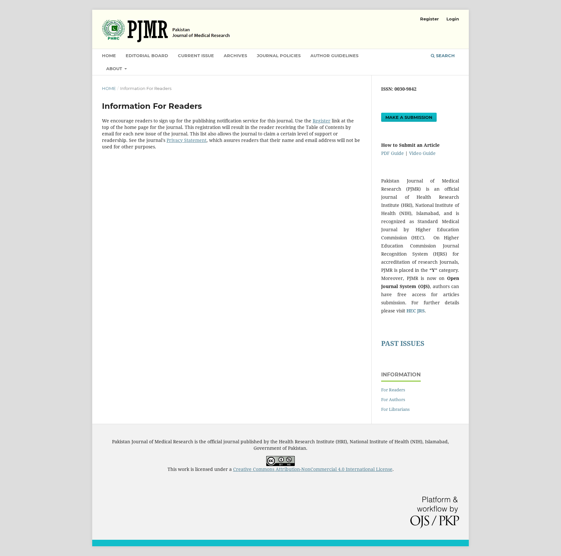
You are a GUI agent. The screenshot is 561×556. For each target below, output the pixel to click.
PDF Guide (392, 153)
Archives (235, 55)
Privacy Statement (186, 140)
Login (452, 18)
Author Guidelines (334, 55)
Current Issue (196, 55)
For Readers (393, 390)
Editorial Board (147, 55)
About (114, 68)
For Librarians (395, 409)
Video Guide (422, 153)
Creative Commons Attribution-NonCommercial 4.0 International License (313, 469)
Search (445, 55)
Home (109, 55)
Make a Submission (408, 117)
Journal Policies (279, 55)
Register (429, 18)
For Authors (393, 399)
